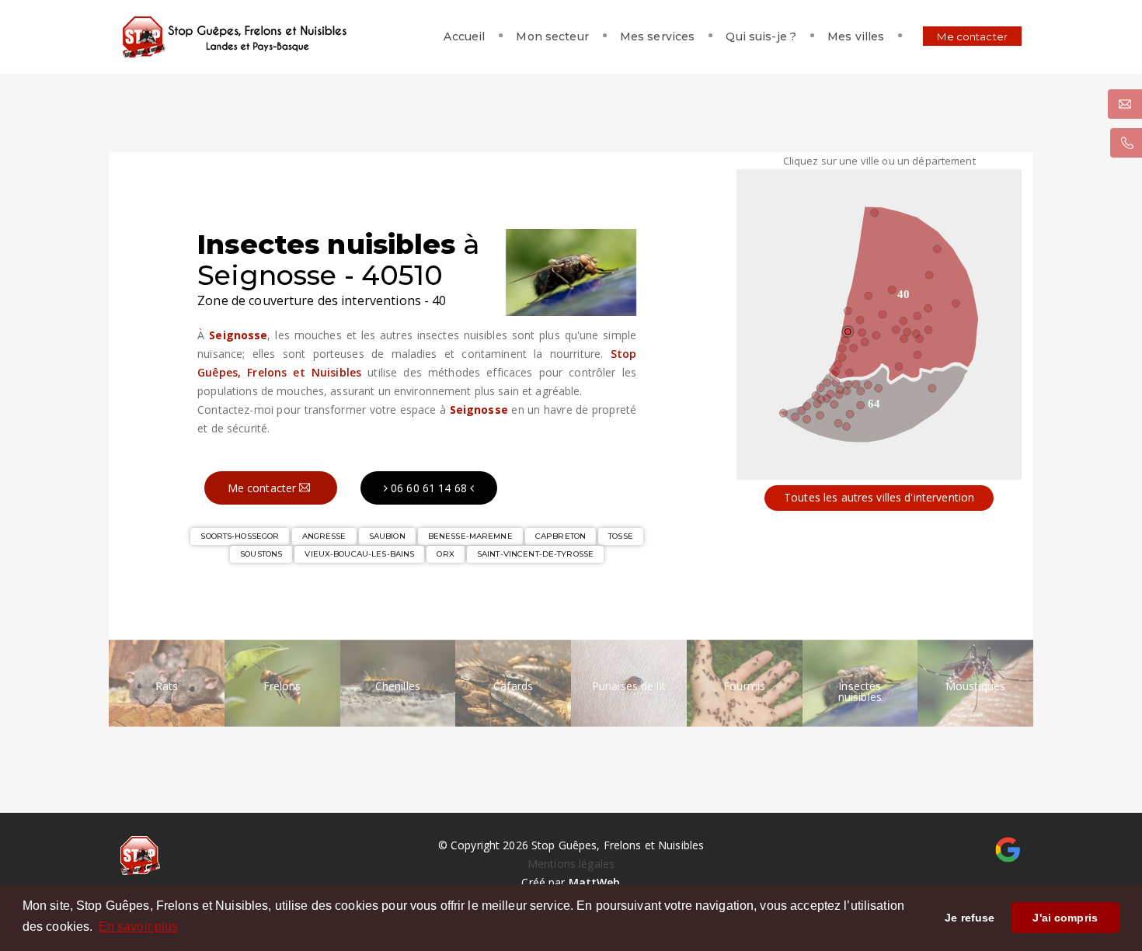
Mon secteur (552, 36)
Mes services (657, 36)
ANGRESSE (324, 536)
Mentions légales (571, 863)
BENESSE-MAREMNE (470, 536)
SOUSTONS (261, 554)
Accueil (464, 36)
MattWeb (595, 882)
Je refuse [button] (969, 917)
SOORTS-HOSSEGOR (239, 536)
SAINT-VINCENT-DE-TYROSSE (535, 554)
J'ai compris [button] (1065, 917)
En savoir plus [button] (139, 926)
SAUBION (387, 536)
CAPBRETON (560, 536)
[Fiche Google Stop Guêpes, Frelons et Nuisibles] (1008, 849)
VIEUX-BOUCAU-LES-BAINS (359, 554)
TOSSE (620, 536)
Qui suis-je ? (761, 36)
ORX (445, 554)
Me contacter (972, 36)
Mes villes (855, 36)
